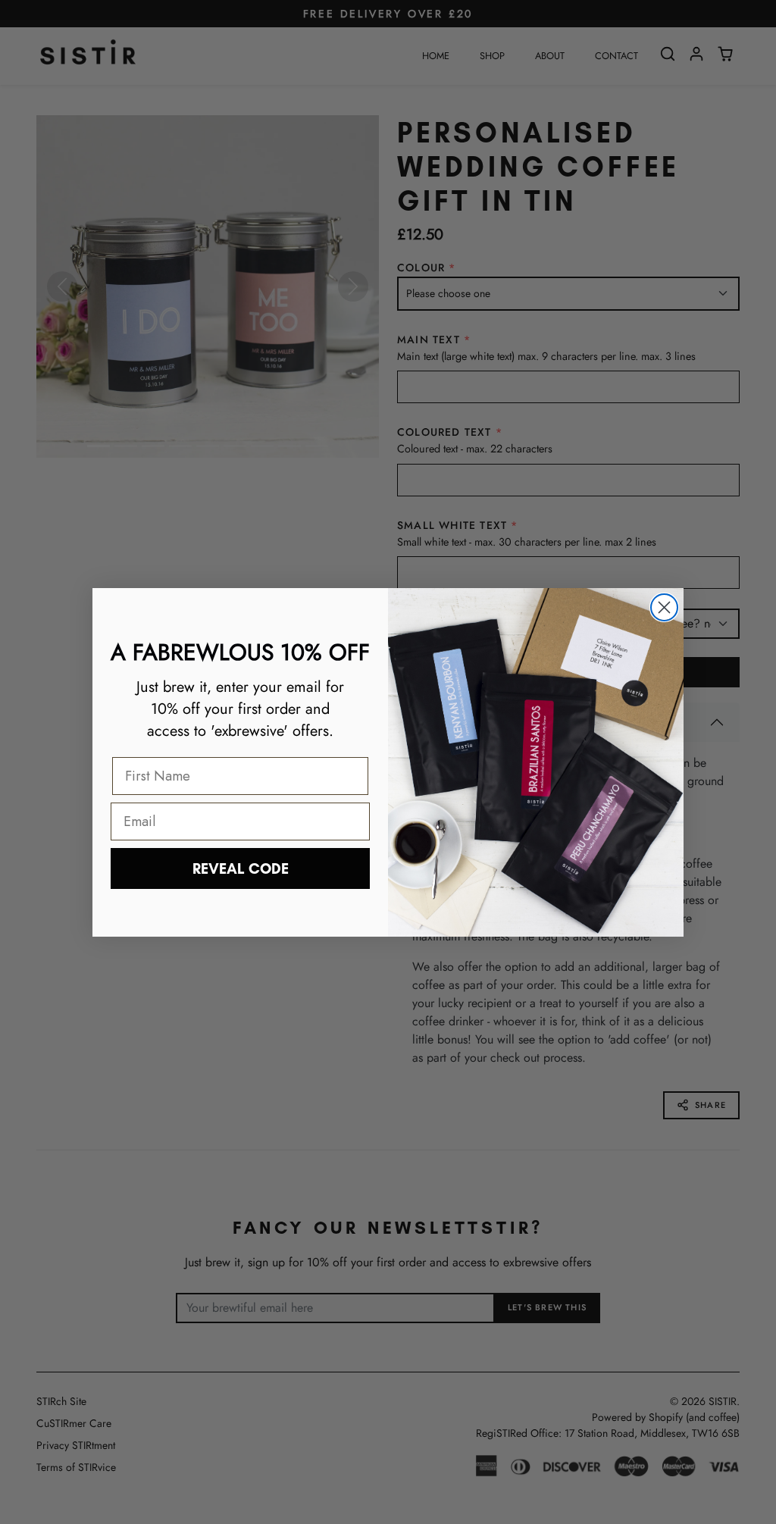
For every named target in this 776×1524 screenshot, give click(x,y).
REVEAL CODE (240, 868)
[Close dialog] (664, 607)
